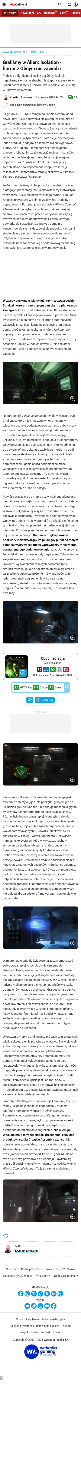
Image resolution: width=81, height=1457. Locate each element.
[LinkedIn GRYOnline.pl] (54, 1294)
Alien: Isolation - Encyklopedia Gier (40, 666)
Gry (39, 12)
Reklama (66, 1326)
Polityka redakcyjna (53, 1319)
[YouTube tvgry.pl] (27, 1306)
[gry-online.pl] (18, 4)
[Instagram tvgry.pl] (40, 1306)
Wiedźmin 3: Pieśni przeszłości (24, 1269)
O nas (19, 1319)
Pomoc (57, 1332)
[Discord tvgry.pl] (47, 1306)
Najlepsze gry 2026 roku (61, 1269)
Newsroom (27, 12)
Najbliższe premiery (66, 1276)
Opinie (32, 52)
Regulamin (32, 1319)
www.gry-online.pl (14, 52)
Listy (63, 12)
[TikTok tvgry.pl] (34, 1306)
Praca (34, 1332)
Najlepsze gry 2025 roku (17, 1276)
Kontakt (45, 1332)
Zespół (24, 1332)
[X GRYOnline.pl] (34, 1294)
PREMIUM (10, 13)
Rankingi (49, 12)
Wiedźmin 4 (43, 1276)
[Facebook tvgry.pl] (54, 1306)
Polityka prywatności (22, 1326)
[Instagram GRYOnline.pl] (27, 1294)
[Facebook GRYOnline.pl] (21, 1294)
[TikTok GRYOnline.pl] (40, 1294)
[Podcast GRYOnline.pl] (47, 1294)
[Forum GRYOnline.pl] (60, 1294)
